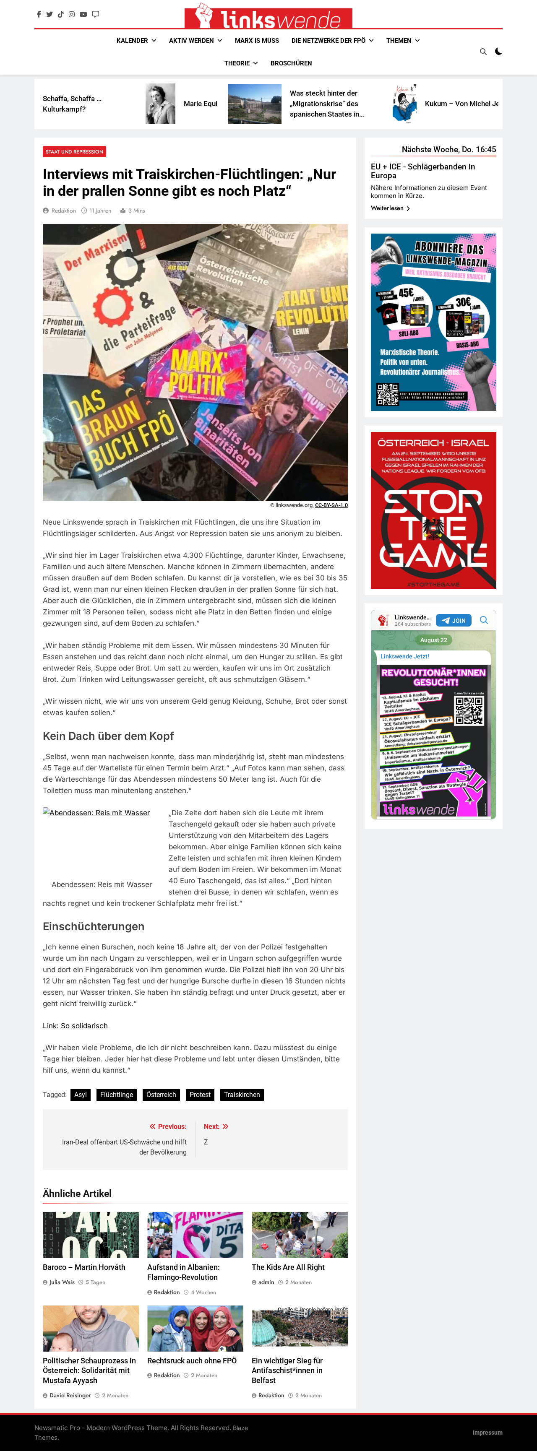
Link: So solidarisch (75, 1026)
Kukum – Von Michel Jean (409, 103)
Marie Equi (144, 103)
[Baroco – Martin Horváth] (473, 103)
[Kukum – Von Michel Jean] (348, 104)
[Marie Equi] (104, 103)
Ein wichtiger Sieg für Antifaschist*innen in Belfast (287, 1371)
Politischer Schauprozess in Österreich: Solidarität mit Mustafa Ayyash (89, 1371)
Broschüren (291, 63)
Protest (200, 1095)
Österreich (161, 1095)
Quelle (285, 1309)
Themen (399, 40)
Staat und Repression (74, 151)
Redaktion (64, 210)
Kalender (132, 40)
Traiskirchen (242, 1095)
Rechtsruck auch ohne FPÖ (192, 1361)
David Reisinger (70, 1395)
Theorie (237, 63)
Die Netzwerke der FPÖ (328, 40)
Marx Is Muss (257, 40)
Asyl (80, 1095)
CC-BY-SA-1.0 (331, 505)
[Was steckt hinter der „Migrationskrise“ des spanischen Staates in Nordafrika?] (198, 104)
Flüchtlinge (116, 1095)
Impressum (488, 1432)
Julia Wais (62, 1282)
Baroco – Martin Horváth (84, 1267)
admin (266, 1282)
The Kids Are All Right (288, 1267)
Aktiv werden (191, 40)
